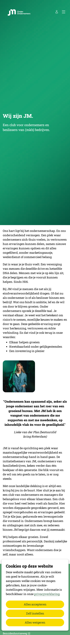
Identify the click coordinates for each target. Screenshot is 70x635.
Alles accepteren (35, 604)
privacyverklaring (47, 594)
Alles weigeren (35, 622)
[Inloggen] (56, 12)
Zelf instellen (35, 613)
